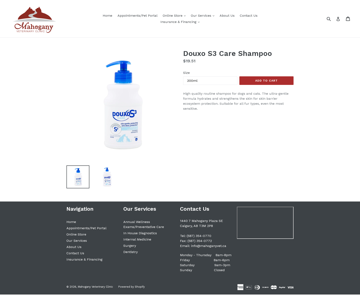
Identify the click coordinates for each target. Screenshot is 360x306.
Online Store (175, 15)
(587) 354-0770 (199, 236)
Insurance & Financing (181, 22)
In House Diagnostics (140, 233)
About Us (227, 16)
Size (186, 73)
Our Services (203, 15)
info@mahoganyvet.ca (208, 246)
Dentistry (130, 252)
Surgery (129, 246)
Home (107, 16)
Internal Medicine (137, 239)
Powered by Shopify (131, 286)
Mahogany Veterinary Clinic (95, 286)
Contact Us (249, 16)
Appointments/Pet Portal (138, 16)
